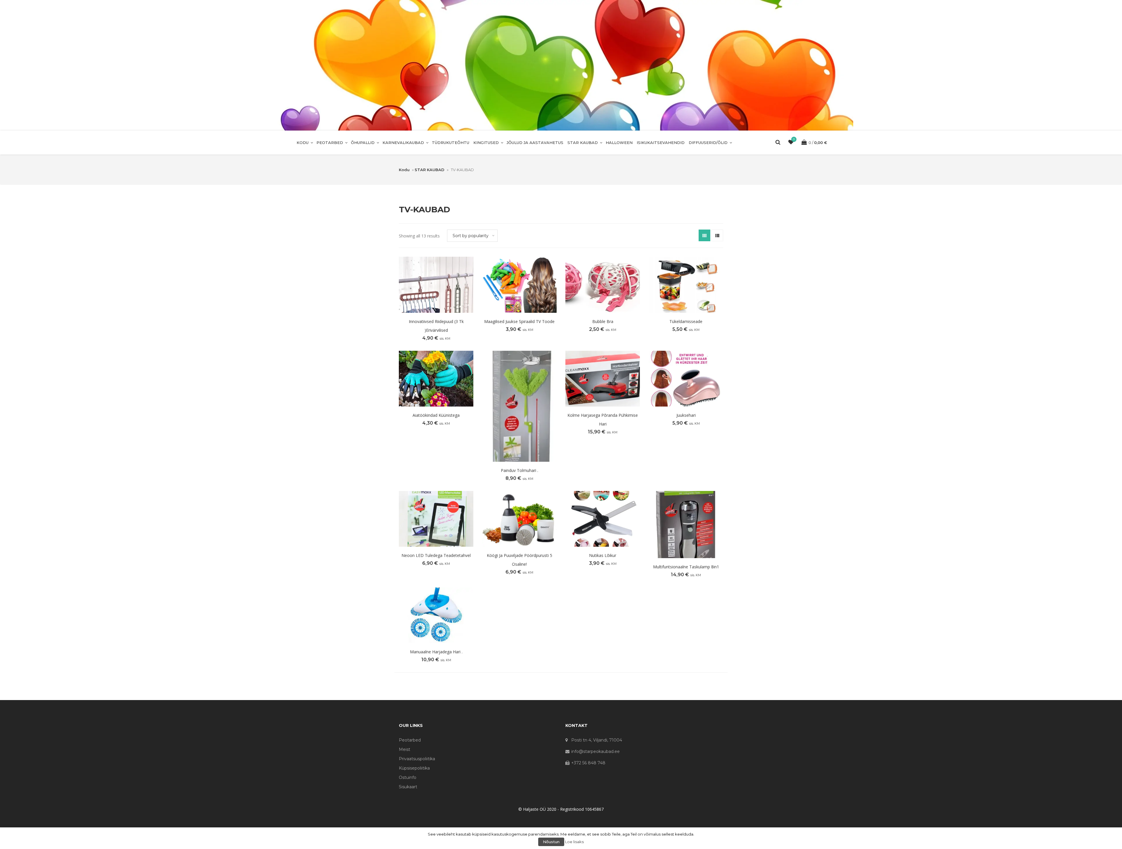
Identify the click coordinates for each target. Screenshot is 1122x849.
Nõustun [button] (551, 841)
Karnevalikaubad (403, 142)
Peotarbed (329, 142)
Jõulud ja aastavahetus (535, 142)
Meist (404, 749)
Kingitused (486, 142)
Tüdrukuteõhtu (450, 142)
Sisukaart (408, 786)
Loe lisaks (574, 841)
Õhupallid (363, 142)
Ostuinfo (407, 777)
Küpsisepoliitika (414, 768)
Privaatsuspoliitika (417, 758)
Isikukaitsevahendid (661, 142)
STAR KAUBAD (582, 142)
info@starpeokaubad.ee (595, 751)
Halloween (619, 142)
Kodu (303, 142)
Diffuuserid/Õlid (708, 142)
